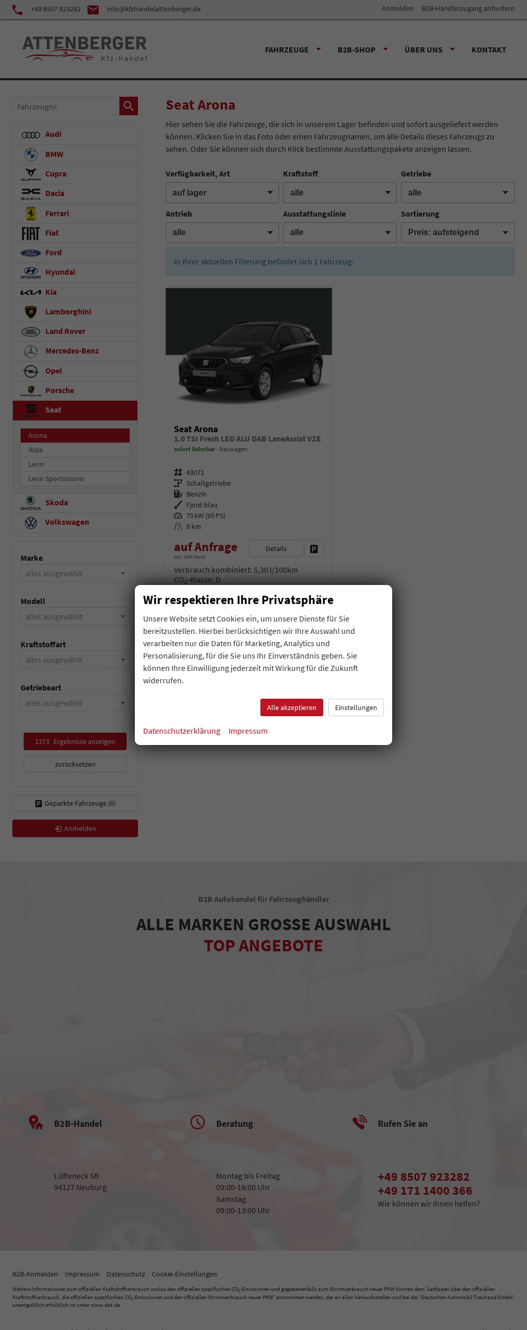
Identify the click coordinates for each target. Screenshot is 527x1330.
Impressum (248, 730)
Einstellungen (356, 707)
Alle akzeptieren (292, 707)
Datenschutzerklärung (181, 730)
